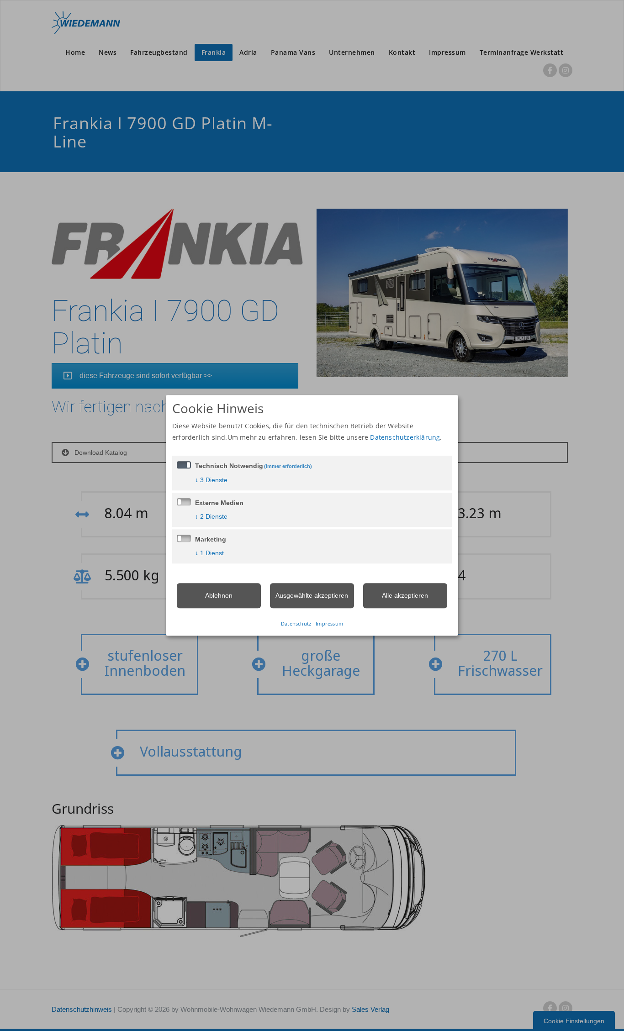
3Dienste (211, 480)
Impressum (329, 624)
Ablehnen (219, 595)
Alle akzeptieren (405, 595)
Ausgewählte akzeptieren (311, 595)
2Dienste (211, 516)
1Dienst (209, 553)
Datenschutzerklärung (405, 437)
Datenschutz (296, 624)
